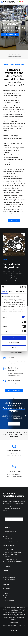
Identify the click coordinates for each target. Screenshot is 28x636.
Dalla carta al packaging (11, 554)
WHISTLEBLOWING (14, 622)
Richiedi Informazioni (10, 575)
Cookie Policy (14, 619)
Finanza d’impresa (9, 564)
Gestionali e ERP (9, 550)
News (6, 593)
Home (9, 53)
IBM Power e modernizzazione (13, 552)
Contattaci (14, 220)
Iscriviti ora (14, 519)
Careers (7, 598)
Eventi (6, 591)
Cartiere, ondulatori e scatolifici (13, 541)
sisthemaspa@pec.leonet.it (10, 617)
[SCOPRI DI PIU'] (14, 398)
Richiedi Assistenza (10, 579)
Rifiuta (14, 347)
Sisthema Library (9, 600)
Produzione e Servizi (10, 531)
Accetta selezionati (14, 342)
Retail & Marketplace (10, 557)
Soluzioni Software (16, 53)
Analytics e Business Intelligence (13, 561)
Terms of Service (21, 627)
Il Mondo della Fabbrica (14, 54)
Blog (6, 595)
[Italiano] (19, 2)
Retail (6, 536)
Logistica (7, 566)
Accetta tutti (14, 337)
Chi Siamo (7, 588)
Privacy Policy (20, 617)
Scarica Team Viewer (10, 577)
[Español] (22, 2)
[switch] (24, 322)
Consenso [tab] (4, 291)
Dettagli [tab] (11, 291)
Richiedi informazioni (10, 34)
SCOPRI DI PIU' (14, 423)
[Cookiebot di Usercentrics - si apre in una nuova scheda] (20, 287)
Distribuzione (8, 534)
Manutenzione (8, 538)
